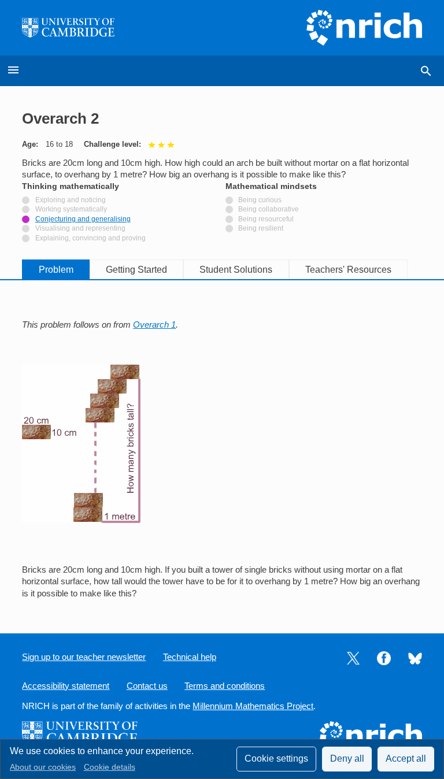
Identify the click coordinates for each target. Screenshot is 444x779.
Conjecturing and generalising (83, 219)
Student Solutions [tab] (235, 269)
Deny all (347, 758)
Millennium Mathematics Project (253, 706)
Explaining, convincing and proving (90, 238)
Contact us (147, 686)
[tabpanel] (221, 447)
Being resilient (260, 228)
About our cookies (43, 767)
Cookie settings (276, 758)
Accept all (406, 758)
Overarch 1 (154, 324)
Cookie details (109, 767)
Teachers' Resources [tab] (348, 269)
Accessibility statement (65, 686)
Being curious (260, 199)
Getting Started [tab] (136, 269)
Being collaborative (268, 209)
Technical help (189, 657)
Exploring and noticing (70, 199)
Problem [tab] (56, 269)
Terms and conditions (224, 686)
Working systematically (71, 209)
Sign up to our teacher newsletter (84, 657)
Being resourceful (266, 219)
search (426, 71)
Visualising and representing (80, 228)
